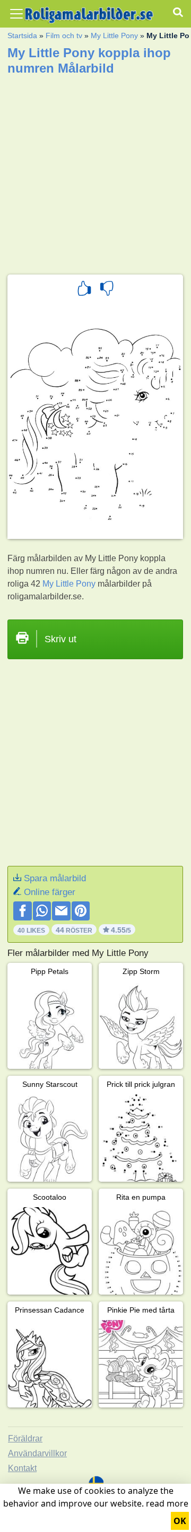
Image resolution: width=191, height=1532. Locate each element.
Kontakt (22, 1468)
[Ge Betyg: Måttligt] (107, 290)
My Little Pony (114, 35)
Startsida (22, 35)
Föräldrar (25, 1438)
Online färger (49, 892)
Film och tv (64, 35)
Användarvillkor (37, 1453)
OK (179, 1521)
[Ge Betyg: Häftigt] (84, 290)
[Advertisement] (95, 171)
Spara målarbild (55, 878)
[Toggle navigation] (16, 14)
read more (167, 1503)
